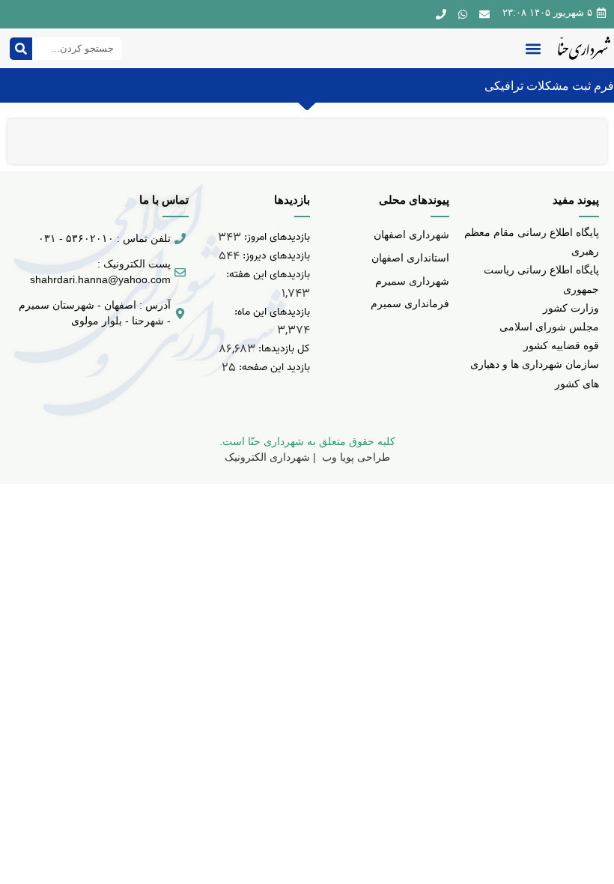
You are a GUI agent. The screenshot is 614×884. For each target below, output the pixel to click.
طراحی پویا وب (354, 457)
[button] (532, 48)
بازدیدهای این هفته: (266, 274)
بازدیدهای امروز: (275, 237)
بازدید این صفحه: (273, 367)
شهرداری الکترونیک (267, 457)
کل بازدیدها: (282, 348)
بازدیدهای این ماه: (270, 312)
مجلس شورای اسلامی (549, 327)
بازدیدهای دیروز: (275, 255)
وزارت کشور (571, 308)
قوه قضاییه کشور (561, 345)
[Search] (21, 48)
